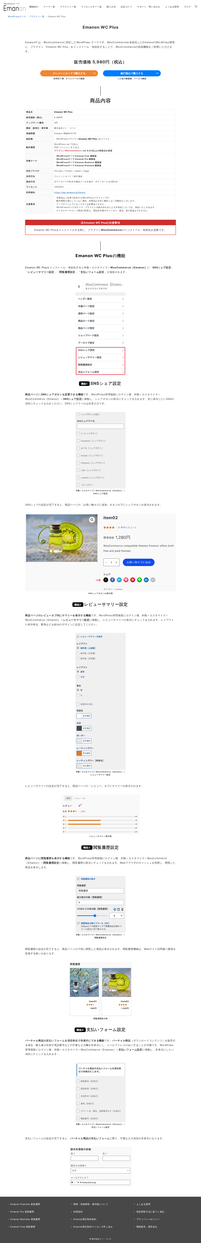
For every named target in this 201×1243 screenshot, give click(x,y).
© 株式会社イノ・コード (100, 1239)
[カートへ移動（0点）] (196, 6)
